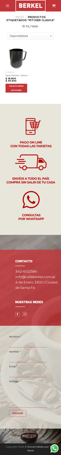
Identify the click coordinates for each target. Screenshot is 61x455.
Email (13, 366)
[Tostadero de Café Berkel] (30, 5)
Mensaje (14, 381)
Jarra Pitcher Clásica (16, 75)
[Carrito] (53, 5)
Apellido (15, 351)
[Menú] (7, 6)
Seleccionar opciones (16, 88)
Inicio (19, 17)
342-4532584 (26, 271)
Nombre (15, 336)
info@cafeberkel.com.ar (35, 277)
